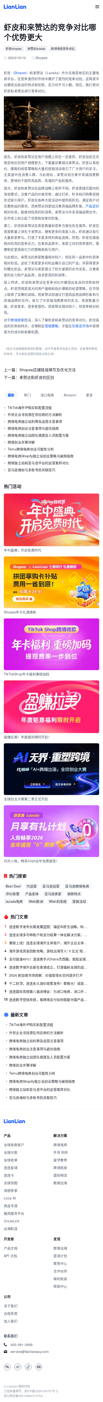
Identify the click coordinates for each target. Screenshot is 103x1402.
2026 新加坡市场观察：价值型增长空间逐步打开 (44, 975)
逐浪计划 (60, 1255)
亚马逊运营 (50, 886)
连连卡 (9, 1175)
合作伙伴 (60, 1271)
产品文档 (10, 1248)
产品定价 (92, 206)
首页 (15, 7)
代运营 (32, 886)
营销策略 (51, 325)
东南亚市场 (80, 325)
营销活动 (79, 901)
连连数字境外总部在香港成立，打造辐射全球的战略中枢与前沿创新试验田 (47, 967)
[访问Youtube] (38, 1367)
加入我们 (10, 1321)
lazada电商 (14, 901)
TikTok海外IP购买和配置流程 (30, 407)
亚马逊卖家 (53, 893)
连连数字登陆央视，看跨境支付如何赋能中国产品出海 (47, 999)
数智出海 (60, 1248)
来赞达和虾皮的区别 (36, 377)
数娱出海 (60, 1182)
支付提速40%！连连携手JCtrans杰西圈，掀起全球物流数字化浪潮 (47, 959)
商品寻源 (10, 1205)
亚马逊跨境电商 (77, 886)
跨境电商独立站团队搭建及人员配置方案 (38, 435)
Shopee (20, 72)
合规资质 (10, 1313)
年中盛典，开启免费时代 (22, 550)
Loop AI (10, 1198)
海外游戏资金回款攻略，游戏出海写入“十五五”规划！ (47, 950)
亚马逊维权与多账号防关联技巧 (31, 469)
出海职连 (10, 1228)
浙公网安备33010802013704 (23, 1396)
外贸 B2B (60, 1152)
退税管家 (10, 1190)
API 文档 (10, 1255)
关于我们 (10, 1305)
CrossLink (11, 1220)
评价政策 (12, 893)
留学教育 (60, 1159)
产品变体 (32, 893)
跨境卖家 (17, 319)
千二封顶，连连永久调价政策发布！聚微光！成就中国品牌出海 (47, 983)
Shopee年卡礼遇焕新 (20, 612)
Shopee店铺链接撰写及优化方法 (47, 369)
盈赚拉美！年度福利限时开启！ (28, 736)
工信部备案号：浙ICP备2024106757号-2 (31, 1391)
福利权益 (60, 1278)
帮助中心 (60, 1286)
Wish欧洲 (36, 901)
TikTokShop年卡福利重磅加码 (27, 674)
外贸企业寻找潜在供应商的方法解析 (35, 414)
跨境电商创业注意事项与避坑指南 (33, 428)
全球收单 (10, 1159)
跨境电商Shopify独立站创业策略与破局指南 (41, 456)
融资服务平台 (14, 1213)
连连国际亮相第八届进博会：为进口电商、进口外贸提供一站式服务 (47, 991)
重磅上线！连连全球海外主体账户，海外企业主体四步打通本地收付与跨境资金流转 (47, 942)
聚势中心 (60, 1263)
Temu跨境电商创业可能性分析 (31, 449)
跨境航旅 (60, 1167)
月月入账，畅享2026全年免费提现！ (31, 860)
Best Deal (13, 886)
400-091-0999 (22, 1344)
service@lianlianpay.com (30, 1351)
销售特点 (74, 893)
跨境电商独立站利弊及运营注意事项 (35, 421)
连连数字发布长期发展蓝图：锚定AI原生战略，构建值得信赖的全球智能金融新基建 (47, 926)
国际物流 (60, 1175)
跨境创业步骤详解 (21, 442)
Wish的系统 (58, 901)
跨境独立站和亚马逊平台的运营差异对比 (38, 462)
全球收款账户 (14, 1144)
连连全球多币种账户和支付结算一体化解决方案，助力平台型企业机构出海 (47, 934)
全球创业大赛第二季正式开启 (26, 798)
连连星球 (10, 1167)
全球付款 (10, 1152)
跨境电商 (60, 1144)
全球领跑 (10, 1182)
